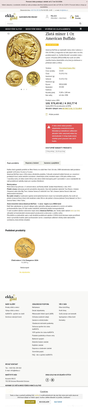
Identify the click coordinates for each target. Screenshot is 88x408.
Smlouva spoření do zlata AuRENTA (41, 328)
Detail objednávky (38, 310)
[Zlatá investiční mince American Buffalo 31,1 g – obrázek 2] (14, 78)
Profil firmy (62, 310)
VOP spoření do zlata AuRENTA (43, 332)
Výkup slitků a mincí (12, 310)
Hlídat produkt (54, 114)
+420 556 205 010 (35, 10)
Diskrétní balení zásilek (40, 342)
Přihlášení (54, 18)
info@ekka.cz (64, 10)
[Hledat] (80, 24)
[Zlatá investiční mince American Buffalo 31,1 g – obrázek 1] (23, 49)
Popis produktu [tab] (13, 163)
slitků (78, 211)
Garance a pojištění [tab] (51, 163)
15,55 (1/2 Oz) (60, 151)
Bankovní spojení (38, 339)
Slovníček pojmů (37, 352)
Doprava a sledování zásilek (42, 348)
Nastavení (58, 402)
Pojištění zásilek (37, 345)
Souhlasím (30, 402)
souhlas (36, 395)
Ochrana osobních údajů (40, 317)
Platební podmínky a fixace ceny (43, 335)
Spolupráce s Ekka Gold (67, 317)
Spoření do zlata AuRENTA (57, 29)
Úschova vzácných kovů (13, 317)
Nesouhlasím (44, 402)
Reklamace (36, 307)
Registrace (62, 18)
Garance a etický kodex (40, 320)
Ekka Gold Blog (64, 307)
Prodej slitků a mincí (12, 307)
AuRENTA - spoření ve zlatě (14, 314)
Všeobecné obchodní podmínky (42, 323)
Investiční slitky (13, 29)
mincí (72, 211)
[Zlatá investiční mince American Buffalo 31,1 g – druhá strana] (33, 78)
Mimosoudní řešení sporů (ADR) (42, 314)
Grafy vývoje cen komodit (67, 314)
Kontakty (62, 320)
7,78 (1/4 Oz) (50, 151)
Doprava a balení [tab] (32, 163)
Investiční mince (33, 29)
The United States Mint (67, 68)
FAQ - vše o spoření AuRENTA (42, 355)
